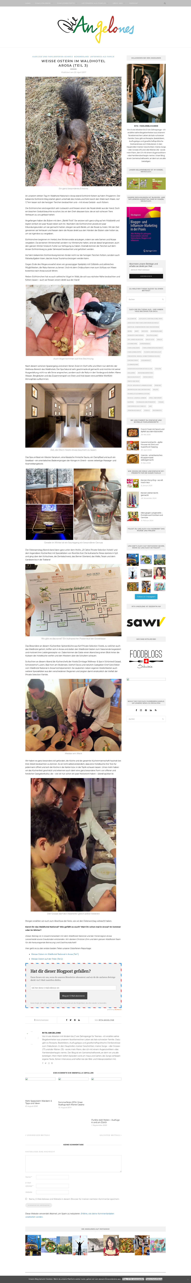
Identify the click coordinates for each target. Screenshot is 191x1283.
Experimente (145, 343)
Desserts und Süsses (136, 335)
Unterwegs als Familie (94, 3)
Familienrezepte (66, 3)
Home (28, 3)
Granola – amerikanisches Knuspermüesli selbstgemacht (151, 457)
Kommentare (41, 1020)
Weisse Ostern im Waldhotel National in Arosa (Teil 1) (55, 954)
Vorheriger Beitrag (38, 1135)
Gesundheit (146, 360)
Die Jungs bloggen (135, 339)
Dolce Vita (150, 339)
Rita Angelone (106, 1020)
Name (28, 1177)
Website (28, 1192)
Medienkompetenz (145, 373)
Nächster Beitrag (110, 1135)
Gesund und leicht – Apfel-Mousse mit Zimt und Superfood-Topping (152, 444)
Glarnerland (133, 364)
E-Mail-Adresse (29, 1184)
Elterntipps (132, 343)
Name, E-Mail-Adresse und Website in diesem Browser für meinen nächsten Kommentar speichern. (74, 1199)
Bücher (145, 331)
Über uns (118, 3)
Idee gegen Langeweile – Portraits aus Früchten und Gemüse (152, 515)
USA (150, 406)
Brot (137, 331)
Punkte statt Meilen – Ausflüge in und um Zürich (105, 1121)
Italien (158, 368)
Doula (159, 339)
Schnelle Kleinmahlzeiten (138, 393)
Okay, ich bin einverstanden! (133, 1279)
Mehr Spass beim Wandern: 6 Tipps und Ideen (38, 1102)
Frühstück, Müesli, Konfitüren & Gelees (144, 356)
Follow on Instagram (146, 597)
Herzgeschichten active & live (140, 368)
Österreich (157, 410)
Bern (130, 331)
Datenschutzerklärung (154, 1279)
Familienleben (43, 3)
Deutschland (152, 335)
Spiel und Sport (155, 398)
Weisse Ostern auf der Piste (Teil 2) (47, 959)
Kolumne (131, 373)
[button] (133, 560)
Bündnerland (81, 57)
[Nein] (187, 1279)
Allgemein (132, 318)
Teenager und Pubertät (146, 402)
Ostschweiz (148, 377)
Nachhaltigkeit (134, 377)
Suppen (130, 402)
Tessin (161, 402)
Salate (155, 389)
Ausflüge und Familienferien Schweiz (52, 57)
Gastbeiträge (133, 360)
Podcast (133, 3)
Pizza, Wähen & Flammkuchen (140, 385)
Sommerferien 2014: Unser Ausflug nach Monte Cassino (71, 1103)
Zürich (147, 410)
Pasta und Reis (133, 381)
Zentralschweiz (134, 410)
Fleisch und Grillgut (152, 352)
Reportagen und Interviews (139, 389)
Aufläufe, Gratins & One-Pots (150, 318)
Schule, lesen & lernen (137, 398)
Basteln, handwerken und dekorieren (143, 327)
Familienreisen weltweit (153, 348)
